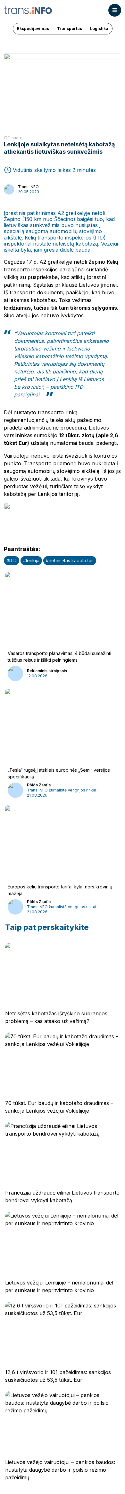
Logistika (99, 28)
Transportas (69, 28)
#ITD (11, 560)
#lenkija (31, 560)
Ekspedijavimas (33, 28)
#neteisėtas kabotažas (70, 560)
